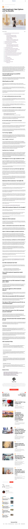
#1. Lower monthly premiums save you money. (11, 35)
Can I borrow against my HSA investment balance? (11, 50)
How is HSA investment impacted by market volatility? (11, 48)
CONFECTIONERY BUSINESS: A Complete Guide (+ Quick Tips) (5, 516)
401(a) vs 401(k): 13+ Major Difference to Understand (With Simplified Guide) (13, 372)
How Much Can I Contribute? (9, 38)
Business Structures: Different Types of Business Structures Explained (5, 503)
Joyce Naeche (16, 421)
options (22, 141)
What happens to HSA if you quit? (9, 61)
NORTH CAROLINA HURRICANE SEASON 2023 (20, 445)
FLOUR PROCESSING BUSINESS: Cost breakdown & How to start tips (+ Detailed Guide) (6, 511)
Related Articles (8, 62)
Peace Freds (14, 381)
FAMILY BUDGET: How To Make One (20, 402)
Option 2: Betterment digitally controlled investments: (12, 45)
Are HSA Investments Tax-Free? (9, 47)
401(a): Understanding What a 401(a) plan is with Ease (10, 374)
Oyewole (16, 460)
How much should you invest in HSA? (9, 59)
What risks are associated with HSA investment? (10, 51)
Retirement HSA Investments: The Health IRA (10, 41)
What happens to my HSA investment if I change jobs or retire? (12, 49)
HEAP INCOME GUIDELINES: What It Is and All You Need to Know (20, 472)
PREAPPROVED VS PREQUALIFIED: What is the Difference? (20, 457)
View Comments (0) (13, 389)
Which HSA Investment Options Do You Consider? (11, 42)
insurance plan (14, 98)
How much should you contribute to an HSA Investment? (12, 46)
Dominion (16, 475)
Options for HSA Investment (8, 43)
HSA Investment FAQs (7, 57)
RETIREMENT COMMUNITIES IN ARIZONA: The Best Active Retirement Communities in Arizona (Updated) (19, 416)
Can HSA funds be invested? (8, 58)
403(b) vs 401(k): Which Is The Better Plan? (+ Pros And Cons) (11, 373)
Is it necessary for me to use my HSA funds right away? (12, 40)
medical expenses (12, 104)
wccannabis (18, 162)
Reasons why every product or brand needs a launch (6, 499)
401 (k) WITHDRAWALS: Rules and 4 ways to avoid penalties (11, 375)
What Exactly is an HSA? (8, 34)
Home (3, 4)
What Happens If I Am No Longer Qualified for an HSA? (12, 39)
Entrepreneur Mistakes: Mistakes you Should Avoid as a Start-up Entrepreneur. (6, 507)
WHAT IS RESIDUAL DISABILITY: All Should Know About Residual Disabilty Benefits (20, 431)
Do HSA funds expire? (7, 60)
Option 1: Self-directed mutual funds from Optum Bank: (12, 44)
